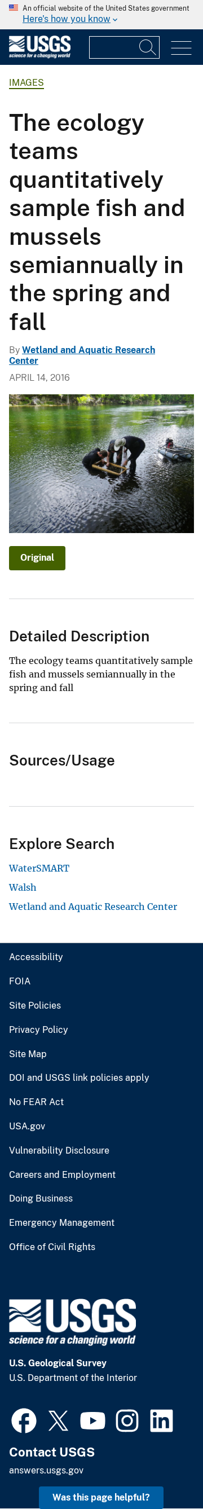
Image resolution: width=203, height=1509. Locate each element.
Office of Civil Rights (52, 1247)
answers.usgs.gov (46, 1470)
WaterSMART (39, 868)
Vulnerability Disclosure (59, 1151)
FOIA (19, 981)
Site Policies (35, 1006)
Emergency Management (61, 1223)
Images (26, 82)
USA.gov (27, 1126)
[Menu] (181, 48)
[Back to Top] (162, 1468)
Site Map (28, 1054)
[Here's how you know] (101, 14)
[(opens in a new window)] (24, 1419)
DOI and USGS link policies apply (79, 1078)
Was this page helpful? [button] (101, 1497)
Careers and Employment (62, 1175)
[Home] (39, 55)
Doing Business (41, 1199)
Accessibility (36, 957)
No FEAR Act (36, 1102)
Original (37, 557)
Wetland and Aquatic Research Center (93, 906)
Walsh (23, 887)
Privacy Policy (38, 1030)
